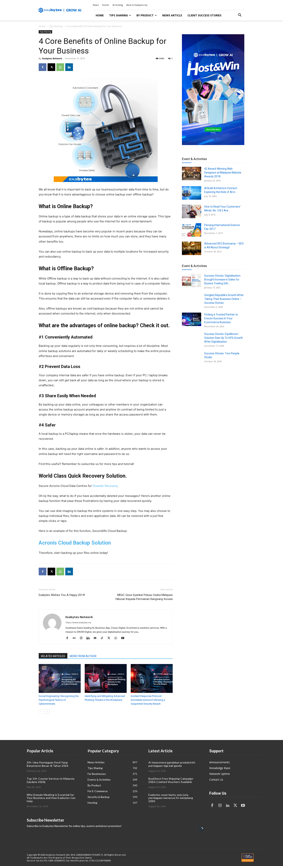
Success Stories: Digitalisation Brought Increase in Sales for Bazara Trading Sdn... (222, 279)
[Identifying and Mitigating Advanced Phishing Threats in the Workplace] (106, 678)
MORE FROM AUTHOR (83, 656)
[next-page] (47, 711)
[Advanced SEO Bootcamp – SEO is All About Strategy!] (191, 248)
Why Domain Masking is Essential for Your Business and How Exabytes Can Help (51, 798)
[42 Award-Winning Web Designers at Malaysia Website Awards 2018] (191, 173)
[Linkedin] (69, 67)
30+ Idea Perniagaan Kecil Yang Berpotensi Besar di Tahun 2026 (47, 764)
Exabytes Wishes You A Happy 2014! (62, 595)
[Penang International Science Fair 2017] (191, 230)
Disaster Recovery (105, 486)
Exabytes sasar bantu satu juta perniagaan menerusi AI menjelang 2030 (170, 798)
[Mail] (96, 638)
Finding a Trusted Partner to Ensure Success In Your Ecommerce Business (221, 318)
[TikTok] (103, 638)
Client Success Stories (204, 15)
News (96, 4)
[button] (239, 15)
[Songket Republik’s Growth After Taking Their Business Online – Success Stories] (191, 300)
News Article (172, 15)
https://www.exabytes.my (78, 622)
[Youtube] (124, 638)
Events (105, 4)
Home (100, 15)
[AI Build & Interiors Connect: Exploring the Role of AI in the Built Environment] (191, 193)
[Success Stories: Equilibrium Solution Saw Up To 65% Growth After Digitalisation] (191, 338)
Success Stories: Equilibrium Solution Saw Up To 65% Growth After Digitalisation (223, 337)
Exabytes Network (52, 58)
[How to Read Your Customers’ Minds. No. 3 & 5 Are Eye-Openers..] (191, 211)
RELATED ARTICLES (53, 656)
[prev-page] (41, 711)
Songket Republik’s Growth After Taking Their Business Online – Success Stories (224, 299)
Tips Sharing (118, 15)
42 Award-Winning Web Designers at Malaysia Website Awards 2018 (222, 172)
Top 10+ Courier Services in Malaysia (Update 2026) (50, 780)
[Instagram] (82, 638)
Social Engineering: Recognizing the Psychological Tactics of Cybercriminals (59, 700)
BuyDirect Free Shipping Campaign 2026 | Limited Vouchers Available (170, 780)
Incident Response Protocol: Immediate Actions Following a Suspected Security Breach (148, 700)
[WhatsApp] (60, 67)
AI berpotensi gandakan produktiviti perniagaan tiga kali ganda (171, 764)
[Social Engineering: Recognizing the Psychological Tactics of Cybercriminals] (60, 678)
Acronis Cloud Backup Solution (75, 543)
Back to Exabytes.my (136, 4)
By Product (145, 15)
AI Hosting (118, 4)
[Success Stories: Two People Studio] (191, 358)
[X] (51, 67)
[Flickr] (75, 638)
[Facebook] (42, 67)
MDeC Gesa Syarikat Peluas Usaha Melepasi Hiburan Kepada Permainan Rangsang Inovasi (144, 597)
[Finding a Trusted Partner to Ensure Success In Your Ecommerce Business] (191, 319)
